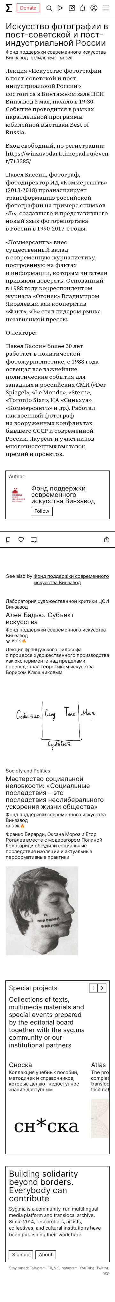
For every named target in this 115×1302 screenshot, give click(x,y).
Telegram (38, 1268)
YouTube (87, 1268)
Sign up (20, 1255)
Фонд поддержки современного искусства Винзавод (56, 55)
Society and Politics (28, 771)
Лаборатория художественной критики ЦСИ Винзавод (57, 604)
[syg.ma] (9, 8)
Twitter (102, 1268)
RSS (106, 1274)
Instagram (69, 1268)
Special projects (33, 988)
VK (56, 1268)
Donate (28, 8)
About (45, 1255)
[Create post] (71, 8)
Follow (41, 511)
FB (50, 1268)
